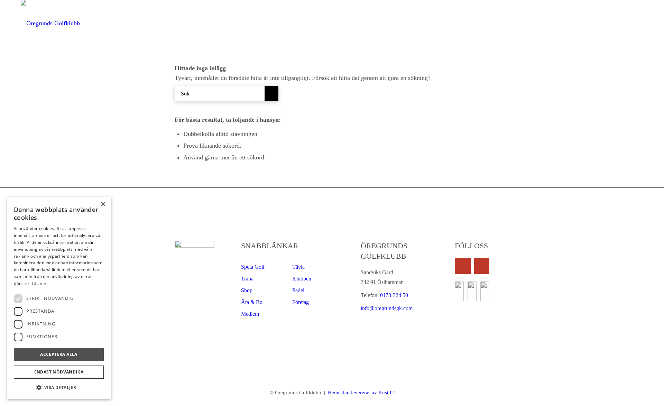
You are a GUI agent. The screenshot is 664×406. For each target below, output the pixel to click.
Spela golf (253, 267)
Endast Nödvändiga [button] (59, 372)
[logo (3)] (50, 23)
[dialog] (59, 298)
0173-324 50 (393, 295)
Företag (300, 302)
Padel (298, 290)
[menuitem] (320, 23)
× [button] (102, 204)
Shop (246, 290)
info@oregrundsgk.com (387, 308)
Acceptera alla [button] (58, 354)
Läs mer (40, 283)
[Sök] (635, 23)
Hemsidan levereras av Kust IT (360, 392)
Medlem (250, 314)
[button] (59, 387)
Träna (247, 279)
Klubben (301, 279)
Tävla (298, 267)
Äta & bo (251, 302)
